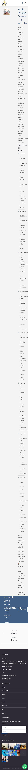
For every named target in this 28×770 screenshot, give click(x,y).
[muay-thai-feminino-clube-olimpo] (5, 759)
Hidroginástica (5, 690)
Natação (4, 687)
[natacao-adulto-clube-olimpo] (11, 753)
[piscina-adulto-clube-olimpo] (17, 746)
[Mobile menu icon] (25, 3)
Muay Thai (4, 705)
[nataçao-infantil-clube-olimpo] (5, 753)
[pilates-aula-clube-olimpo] (23, 746)
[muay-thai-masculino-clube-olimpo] (23, 753)
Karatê (3, 713)
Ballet (3, 698)
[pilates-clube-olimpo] (11, 746)
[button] (5, 11)
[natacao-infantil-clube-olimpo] (17, 753)
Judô (3, 709)
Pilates (3, 694)
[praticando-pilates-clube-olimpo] (5, 746)
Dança (3, 702)
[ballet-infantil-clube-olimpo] (6, 12)
